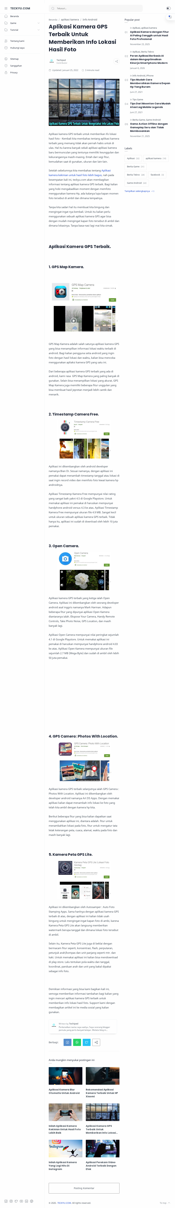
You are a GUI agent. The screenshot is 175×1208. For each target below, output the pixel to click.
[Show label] (139, 191)
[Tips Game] (137, 99)
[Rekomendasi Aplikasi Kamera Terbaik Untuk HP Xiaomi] (102, 1076)
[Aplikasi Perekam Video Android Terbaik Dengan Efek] (102, 1148)
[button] (168, 8)
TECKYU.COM (20, 8)
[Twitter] (16, 1201)
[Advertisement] (84, 701)
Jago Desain (114, 1203)
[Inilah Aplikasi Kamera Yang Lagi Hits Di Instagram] (65, 1148)
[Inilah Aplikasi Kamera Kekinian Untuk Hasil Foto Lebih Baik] (65, 1112)
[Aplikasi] (136, 27)
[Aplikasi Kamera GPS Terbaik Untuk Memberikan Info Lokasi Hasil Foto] (102, 1112)
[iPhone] (149, 75)
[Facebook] (6, 1201)
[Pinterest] (31, 1201)
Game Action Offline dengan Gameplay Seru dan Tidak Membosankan (149, 127)
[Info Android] (139, 75)
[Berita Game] (138, 119)
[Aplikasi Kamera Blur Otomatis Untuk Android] (65, 1076)
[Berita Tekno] (147, 51)
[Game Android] (153, 119)
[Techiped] (61, 60)
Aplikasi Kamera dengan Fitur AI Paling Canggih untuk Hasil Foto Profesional (149, 35)
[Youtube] (21, 1201)
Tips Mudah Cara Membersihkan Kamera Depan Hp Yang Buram (150, 83)
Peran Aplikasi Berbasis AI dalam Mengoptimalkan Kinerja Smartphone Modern (149, 59)
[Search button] (52, 8)
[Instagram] (11, 1201)
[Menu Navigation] (6, 8)
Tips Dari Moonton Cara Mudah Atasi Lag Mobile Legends (150, 105)
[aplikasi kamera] (149, 27)
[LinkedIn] (26, 1201)
